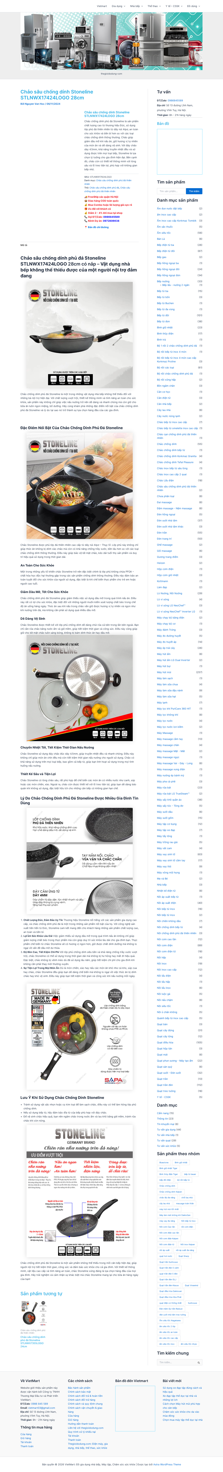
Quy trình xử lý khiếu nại (82, 1431)
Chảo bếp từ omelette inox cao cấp (177, 428)
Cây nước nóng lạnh (168, 416)
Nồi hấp (161, 957)
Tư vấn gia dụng (166, 1129)
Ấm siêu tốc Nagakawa (170, 1320)
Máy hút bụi (164, 666)
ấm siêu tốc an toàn (168, 1332)
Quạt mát (162, 1054)
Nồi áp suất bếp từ (168, 896)
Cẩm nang (163, 1113)
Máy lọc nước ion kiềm (170, 726)
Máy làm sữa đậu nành (170, 690)
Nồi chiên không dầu (169, 921)
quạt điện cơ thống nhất (170, 1303)
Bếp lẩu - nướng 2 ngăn (175, 284)
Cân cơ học (163, 391)
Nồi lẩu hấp (163, 981)
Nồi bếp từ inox (166, 908)
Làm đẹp (162, 587)
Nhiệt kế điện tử (166, 890)
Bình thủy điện (165, 333)
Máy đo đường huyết (169, 635)
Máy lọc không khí (167, 714)
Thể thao (153, 6)
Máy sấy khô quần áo (169, 799)
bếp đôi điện (165, 1180)
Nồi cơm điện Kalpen (168, 1238)
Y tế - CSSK (164, 1097)
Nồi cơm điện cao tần (169, 1233)
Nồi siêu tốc (164, 1006)
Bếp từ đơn (163, 321)
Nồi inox (162, 963)
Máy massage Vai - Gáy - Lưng (175, 763)
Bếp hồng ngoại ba (168, 263)
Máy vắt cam (164, 848)
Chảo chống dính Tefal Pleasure (175, 462)
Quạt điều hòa (165, 1042)
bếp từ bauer (190, 1174)
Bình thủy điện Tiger (168, 1174)
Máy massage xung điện (171, 769)
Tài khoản (26, 1442)
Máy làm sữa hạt (166, 696)
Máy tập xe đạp (166, 830)
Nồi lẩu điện (164, 975)
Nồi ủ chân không (167, 1012)
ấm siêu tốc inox (166, 1344)
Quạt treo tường (166, 1091)
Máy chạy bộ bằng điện (170, 617)
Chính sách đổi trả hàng (81, 1399)
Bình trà (161, 339)
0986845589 (111, 216)
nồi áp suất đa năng (185, 1250)
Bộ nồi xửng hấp (166, 379)
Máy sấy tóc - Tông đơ (170, 805)
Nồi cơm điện (164, 945)
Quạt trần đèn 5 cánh (169, 1268)
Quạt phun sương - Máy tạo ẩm (175, 1060)
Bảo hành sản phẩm (79, 1387)
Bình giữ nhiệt (165, 327)
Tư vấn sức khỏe (166, 1145)
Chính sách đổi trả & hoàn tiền (85, 1395)
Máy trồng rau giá (167, 842)
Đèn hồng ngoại (166, 514)
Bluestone (163, 1162)
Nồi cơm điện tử (166, 951)
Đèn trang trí (164, 538)
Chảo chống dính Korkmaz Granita (176, 456)
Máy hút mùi (164, 672)
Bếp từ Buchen (165, 303)
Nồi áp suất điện (166, 902)
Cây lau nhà (164, 410)
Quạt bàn (162, 1024)
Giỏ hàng (25, 1438)
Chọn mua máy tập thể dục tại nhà (183, 1419)
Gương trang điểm (167, 556)
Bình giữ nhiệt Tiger (168, 1168)
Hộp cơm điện (165, 569)
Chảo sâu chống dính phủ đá (104, 187)
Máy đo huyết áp (166, 641)
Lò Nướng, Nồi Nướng (169, 593)
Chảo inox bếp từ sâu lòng (172, 468)
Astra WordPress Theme (167, 1464)
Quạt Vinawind (191, 1285)
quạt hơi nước (165, 1256)
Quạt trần (162, 1078)
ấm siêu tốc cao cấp (168, 1338)
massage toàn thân (185, 1203)
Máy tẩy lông (164, 836)
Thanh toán (26, 1446)
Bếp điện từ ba (165, 244)
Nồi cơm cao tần (166, 939)
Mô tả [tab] (23, 245)
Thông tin (162, 1118)
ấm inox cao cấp (166, 214)
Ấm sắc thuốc (165, 226)
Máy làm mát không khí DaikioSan (174, 1215)
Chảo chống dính (167, 443)
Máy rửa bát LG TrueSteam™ (173, 793)
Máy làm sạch (165, 678)
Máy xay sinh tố (166, 854)
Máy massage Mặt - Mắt (171, 751)
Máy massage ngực (168, 757)
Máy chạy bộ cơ (166, 623)
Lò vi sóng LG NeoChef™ (171, 605)
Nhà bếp (135, 6)
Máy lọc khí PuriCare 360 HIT (174, 708)
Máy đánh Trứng (166, 629)
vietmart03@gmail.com (41, 1407)
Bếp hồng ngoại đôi (168, 269)
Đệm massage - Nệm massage (174, 508)
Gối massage (164, 550)
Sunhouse (192, 1303)
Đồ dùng (192, 6)
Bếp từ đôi (163, 315)
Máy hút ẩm (164, 654)
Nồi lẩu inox (164, 987)
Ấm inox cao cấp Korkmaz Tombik (176, 220)
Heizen (161, 562)
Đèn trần (162, 532)
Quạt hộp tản (164, 1048)
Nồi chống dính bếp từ (170, 927)
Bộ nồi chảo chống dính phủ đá (175, 373)
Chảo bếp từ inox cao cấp (172, 422)
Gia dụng (117, 6)
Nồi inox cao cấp (167, 969)
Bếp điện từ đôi (166, 250)
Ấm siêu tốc (164, 232)
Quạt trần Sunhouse (168, 1262)
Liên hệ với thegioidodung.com (85, 1427)
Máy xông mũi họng (168, 872)
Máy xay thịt (164, 866)
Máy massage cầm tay (170, 738)
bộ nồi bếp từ (183, 1180)
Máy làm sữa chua (167, 684)
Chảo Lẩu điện (165, 480)
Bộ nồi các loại (165, 367)
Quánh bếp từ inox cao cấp (172, 1018)
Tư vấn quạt (164, 1140)
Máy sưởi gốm (165, 817)
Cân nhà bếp (164, 403)
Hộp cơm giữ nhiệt (167, 575)
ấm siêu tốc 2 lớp (167, 1326)
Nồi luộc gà (163, 993)
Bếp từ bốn (163, 297)
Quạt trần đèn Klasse (169, 1285)
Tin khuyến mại (165, 1124)
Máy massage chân (168, 745)
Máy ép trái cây (166, 647)
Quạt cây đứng (165, 1030)
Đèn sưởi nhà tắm (167, 520)
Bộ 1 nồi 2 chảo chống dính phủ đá (177, 345)
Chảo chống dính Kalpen (170, 1192)
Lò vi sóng (163, 599)
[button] (123, 6)
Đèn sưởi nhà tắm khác (170, 526)
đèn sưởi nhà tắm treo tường (172, 1315)
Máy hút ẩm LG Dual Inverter (173, 660)
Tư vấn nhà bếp (166, 1135)
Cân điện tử (164, 397)
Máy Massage (165, 732)
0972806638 (111, 220)
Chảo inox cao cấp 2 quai (172, 474)
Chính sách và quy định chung (85, 1403)
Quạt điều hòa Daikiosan (170, 1291)
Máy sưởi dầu (164, 811)
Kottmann (162, 581)
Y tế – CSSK (172, 6)
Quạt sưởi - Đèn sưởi (169, 1072)
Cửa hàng (26, 1434)
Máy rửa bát (164, 787)
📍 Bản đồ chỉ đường (96, 227)
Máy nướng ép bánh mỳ (170, 775)
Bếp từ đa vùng (166, 309)
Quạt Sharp (184, 1256)
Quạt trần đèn (165, 1084)
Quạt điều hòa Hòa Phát (170, 1297)
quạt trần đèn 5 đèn (168, 1274)
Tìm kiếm (194, 191)
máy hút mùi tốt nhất (169, 1209)
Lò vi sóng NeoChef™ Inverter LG (176, 611)
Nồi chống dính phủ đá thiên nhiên (176, 933)
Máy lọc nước (165, 720)
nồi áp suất (164, 1250)
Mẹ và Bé (162, 878)
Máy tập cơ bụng (167, 823)
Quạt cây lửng (165, 1036)
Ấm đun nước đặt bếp (169, 208)
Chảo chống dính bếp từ (171, 450)
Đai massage (164, 502)
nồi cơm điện (187, 1227)
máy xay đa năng (167, 1221)
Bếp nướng (163, 281)
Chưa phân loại (165, 496)
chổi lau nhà (187, 1197)
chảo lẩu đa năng (167, 1197)
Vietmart (102, 6)
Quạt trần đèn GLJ (167, 1279)
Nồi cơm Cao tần (167, 1227)
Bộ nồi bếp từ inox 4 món (171, 351)
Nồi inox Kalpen (188, 1244)
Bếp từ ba (162, 291)
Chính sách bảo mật (79, 1391)
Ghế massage (164, 544)
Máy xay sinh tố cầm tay (171, 860)
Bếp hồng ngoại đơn (168, 275)
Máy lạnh (162, 702)
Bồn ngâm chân (166, 385)
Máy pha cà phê (166, 781)
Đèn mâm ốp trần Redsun (170, 1309)
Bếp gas (161, 257)
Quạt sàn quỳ (164, 1066)
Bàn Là (161, 238)
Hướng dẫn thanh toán (81, 1423)
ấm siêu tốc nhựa (189, 1344)
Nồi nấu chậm (165, 999)
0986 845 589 (39, 1403)
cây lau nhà (164, 1203)
